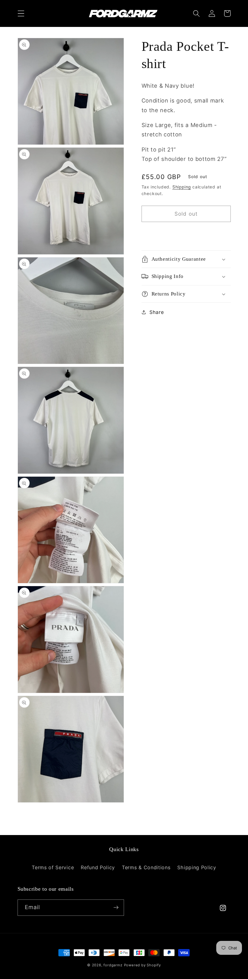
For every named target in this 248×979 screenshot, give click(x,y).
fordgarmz (112, 965)
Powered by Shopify (142, 965)
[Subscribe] (116, 907)
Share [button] (156, 312)
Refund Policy (98, 867)
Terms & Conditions (146, 867)
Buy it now (186, 233)
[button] (21, 13)
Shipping (181, 186)
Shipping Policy (196, 867)
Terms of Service (53, 867)
